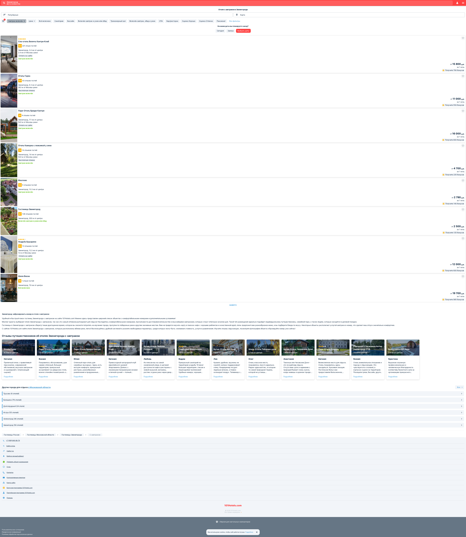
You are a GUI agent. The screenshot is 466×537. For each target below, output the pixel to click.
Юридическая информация (11, 532)
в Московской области (39, 387)
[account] (457, 3)
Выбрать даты (243, 31)
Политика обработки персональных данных (17, 534)
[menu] (463, 3)
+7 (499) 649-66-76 (13, 440)
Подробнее (8, 377)
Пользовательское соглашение (13, 530)
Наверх (233, 305)
